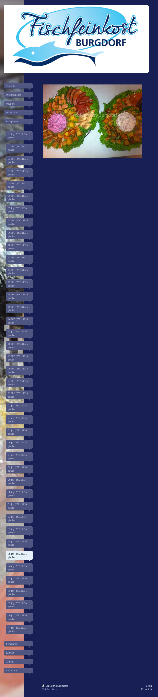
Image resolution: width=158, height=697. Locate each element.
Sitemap (64, 685)
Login (149, 685)
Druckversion (52, 685)
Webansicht (146, 689)
